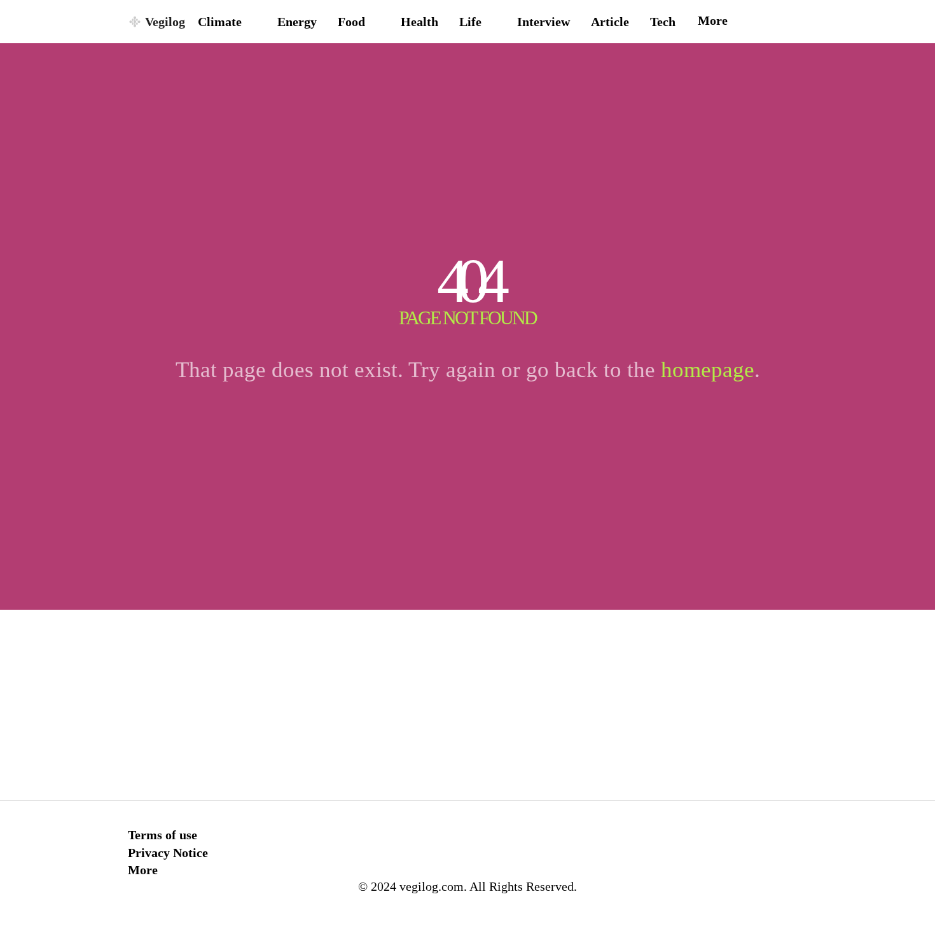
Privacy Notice (168, 853)
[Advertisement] (467, 705)
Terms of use (162, 835)
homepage (707, 369)
